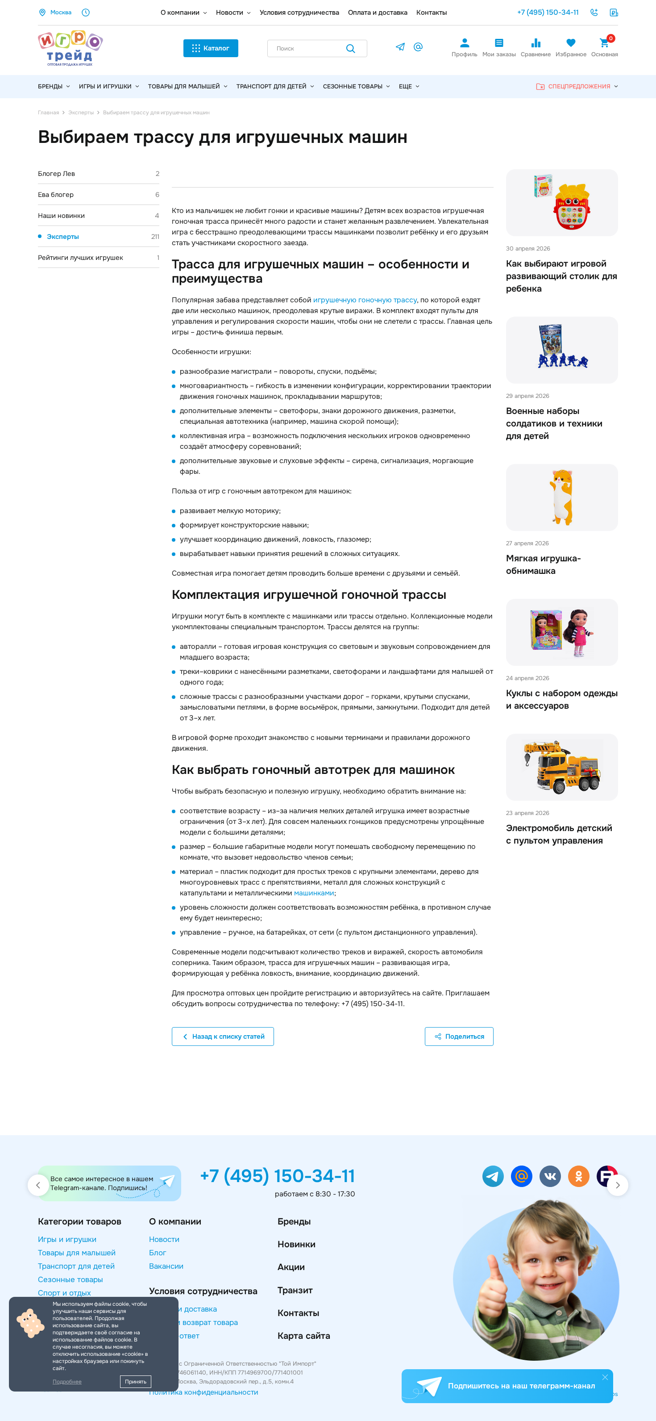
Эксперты (103, 236)
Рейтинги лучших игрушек (98, 257)
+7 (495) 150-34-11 (548, 12)
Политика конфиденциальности (203, 1392)
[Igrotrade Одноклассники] (579, 1176)
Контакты (431, 12)
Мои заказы (499, 54)
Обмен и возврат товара (193, 1322)
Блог (157, 1253)
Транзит (295, 1290)
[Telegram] (400, 48)
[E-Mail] (418, 48)
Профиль (464, 54)
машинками (314, 893)
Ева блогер (98, 194)
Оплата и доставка (377, 12)
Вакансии (166, 1266)
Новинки (297, 1244)
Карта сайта (304, 1336)
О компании (180, 12)
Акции (291, 1267)
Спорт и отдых (64, 1293)
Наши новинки (98, 215)
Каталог (216, 48)
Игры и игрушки (105, 86)
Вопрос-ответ (174, 1336)
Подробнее (67, 1381)
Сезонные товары (352, 86)
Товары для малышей (184, 86)
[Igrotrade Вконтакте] (550, 1176)
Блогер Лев (98, 173)
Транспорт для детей (272, 86)
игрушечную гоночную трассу (365, 300)
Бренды (294, 1221)
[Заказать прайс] (613, 12)
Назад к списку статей (228, 1036)
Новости (229, 12)
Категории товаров (79, 1221)
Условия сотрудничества (299, 12)
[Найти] (351, 50)
